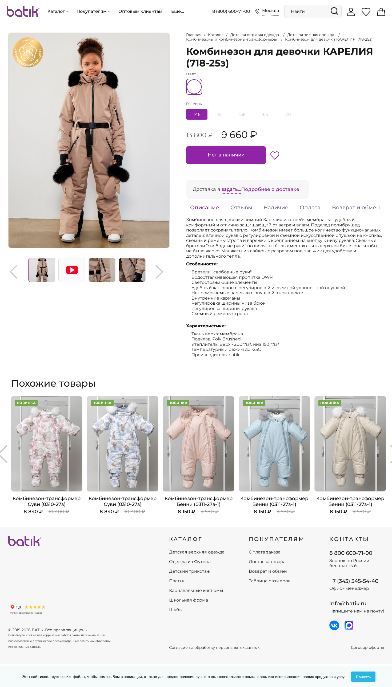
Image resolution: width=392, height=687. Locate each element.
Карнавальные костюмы (196, 590)
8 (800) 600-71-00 (231, 11)
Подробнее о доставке (270, 189)
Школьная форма (188, 600)
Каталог (56, 11)
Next (159, 272)
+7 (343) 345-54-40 (353, 581)
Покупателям (92, 11)
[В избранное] (274, 155)
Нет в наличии (226, 155)
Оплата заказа (265, 552)
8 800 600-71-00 (350, 553)
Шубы (176, 609)
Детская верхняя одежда (197, 552)
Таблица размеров (270, 581)
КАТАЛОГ (186, 539)
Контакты (349, 539)
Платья (177, 581)
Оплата (310, 207)
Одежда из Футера (190, 561)
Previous (13, 272)
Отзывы (241, 207)
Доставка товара (267, 561)
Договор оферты (367, 647)
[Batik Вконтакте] (334, 625)
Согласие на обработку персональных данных (214, 647)
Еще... (177, 11)
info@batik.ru (348, 603)
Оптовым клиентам (140, 11)
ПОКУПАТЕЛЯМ (277, 539)
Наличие (276, 207)
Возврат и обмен (356, 207)
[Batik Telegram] (349, 625)
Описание (204, 207)
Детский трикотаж (189, 571)
